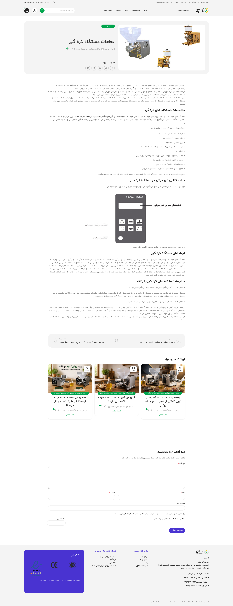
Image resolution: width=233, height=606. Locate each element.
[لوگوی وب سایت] (202, 10)
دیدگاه (181, 463)
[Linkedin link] (93, 68)
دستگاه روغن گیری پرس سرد (104, 565)
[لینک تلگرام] (87, 68)
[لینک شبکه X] (106, 68)
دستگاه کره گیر (137, 88)
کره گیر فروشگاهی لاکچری (105, 116)
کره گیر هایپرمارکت (125, 116)
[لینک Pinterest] (100, 68)
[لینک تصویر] (202, 552)
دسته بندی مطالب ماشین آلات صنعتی (74, 393)
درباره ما (145, 556)
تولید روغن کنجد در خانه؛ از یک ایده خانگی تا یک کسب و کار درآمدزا (70, 401)
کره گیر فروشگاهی (142, 116)
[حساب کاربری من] (34, 10)
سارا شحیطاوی (95, 49)
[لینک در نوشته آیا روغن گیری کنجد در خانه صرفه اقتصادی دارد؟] (117, 378)
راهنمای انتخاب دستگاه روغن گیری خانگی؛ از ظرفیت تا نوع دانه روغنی (163, 401)
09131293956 (189, 577)
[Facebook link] (112, 68)
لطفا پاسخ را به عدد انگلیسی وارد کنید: (169, 518)
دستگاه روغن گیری (108, 556)
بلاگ (146, 562)
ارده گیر (113, 562)
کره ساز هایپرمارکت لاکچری (81, 116)
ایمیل (112, 492)
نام (183, 492)
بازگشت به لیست (116, 340)
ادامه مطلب (163, 415)
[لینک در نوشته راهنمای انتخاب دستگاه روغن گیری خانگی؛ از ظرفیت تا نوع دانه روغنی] (163, 378)
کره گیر (113, 559)
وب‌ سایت (181, 503)
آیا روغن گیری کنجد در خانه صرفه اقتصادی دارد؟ (116, 400)
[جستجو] (42, 10)
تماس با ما (144, 559)
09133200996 (190, 582)
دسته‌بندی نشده (108, 26)
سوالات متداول (142, 565)
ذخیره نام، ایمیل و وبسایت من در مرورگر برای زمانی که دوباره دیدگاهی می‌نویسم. (148, 513)
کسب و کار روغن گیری (172, 393)
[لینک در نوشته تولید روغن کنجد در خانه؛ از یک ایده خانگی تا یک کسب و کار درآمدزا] (70, 378)
